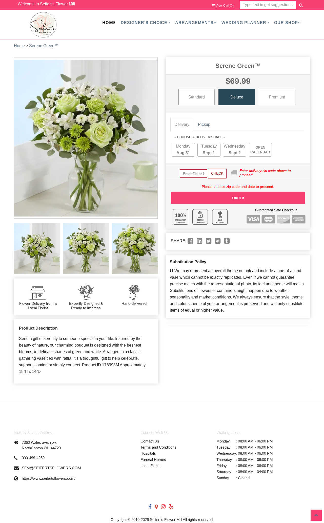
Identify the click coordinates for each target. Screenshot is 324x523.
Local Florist (150, 466)
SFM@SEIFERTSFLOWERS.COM (51, 468)
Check (217, 173)
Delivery (181, 124)
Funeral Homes (153, 459)
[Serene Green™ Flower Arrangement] (37, 249)
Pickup (204, 124)
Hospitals (148, 453)
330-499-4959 (33, 458)
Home (109, 22)
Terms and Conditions (158, 447)
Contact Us (149, 441)
